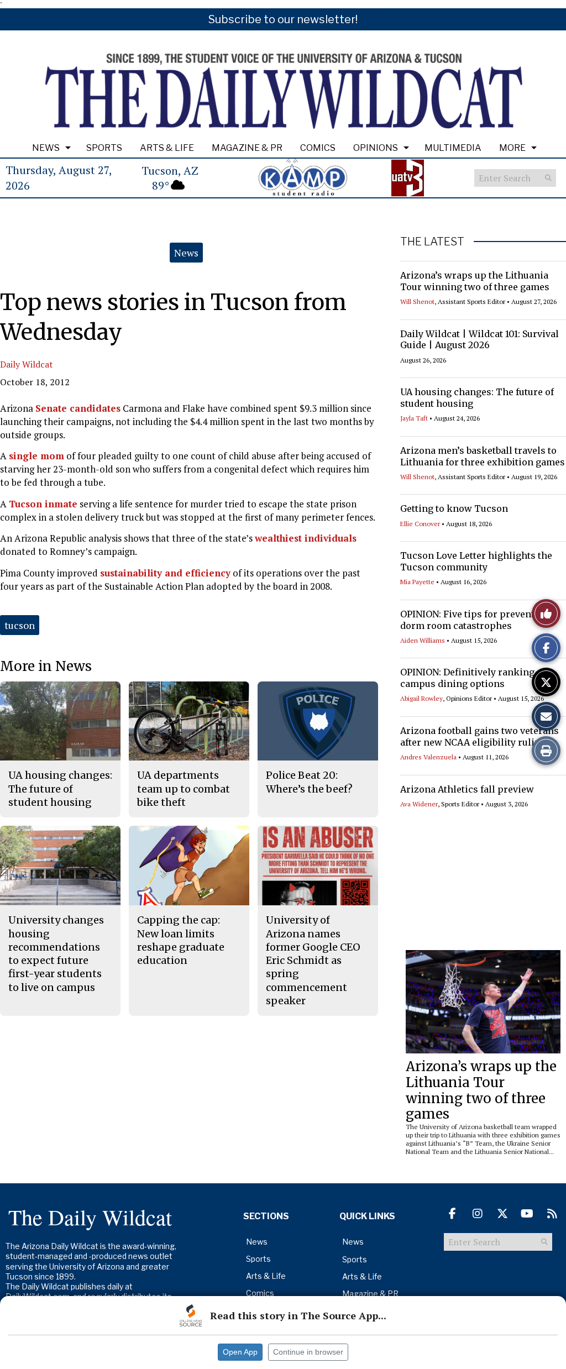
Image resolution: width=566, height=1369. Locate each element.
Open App (240, 1351)
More (512, 148)
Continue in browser (308, 1351)
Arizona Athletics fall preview (467, 789)
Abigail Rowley (421, 698)
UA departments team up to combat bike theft (183, 789)
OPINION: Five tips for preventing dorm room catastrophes (474, 620)
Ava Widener (419, 804)
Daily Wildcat (26, 364)
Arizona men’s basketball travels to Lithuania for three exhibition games (482, 456)
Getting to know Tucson (454, 508)
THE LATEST (432, 241)
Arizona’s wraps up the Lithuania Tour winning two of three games (474, 281)
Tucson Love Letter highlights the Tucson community (476, 561)
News (46, 148)
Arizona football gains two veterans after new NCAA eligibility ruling (479, 736)
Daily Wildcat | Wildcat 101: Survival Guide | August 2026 (479, 339)
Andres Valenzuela (428, 757)
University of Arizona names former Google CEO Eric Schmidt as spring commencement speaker (313, 960)
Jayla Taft (414, 418)
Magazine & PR (247, 148)
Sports (104, 148)
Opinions (375, 148)
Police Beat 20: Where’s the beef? (309, 782)
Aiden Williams (422, 640)
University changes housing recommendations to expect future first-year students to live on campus (56, 953)
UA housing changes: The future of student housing (60, 789)
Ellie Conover (420, 524)
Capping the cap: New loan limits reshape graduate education (180, 940)
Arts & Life (167, 148)
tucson (19, 625)
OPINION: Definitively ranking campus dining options (467, 678)
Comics (318, 148)
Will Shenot (417, 301)
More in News (46, 666)
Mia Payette (417, 582)
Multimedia (452, 148)
